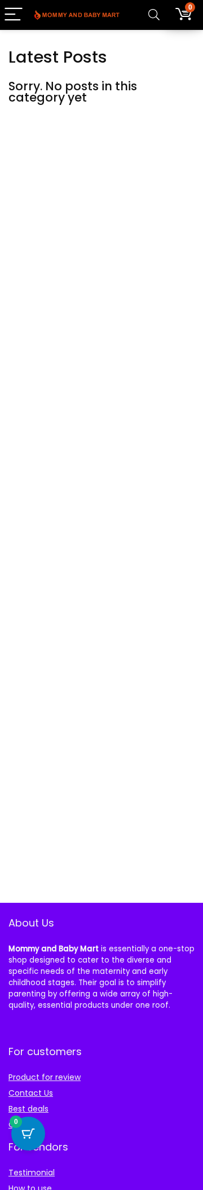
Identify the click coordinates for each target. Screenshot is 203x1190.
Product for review (44, 1077)
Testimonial (31, 1172)
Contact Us (30, 1093)
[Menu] (13, 15)
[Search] (153, 15)
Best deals (28, 1108)
